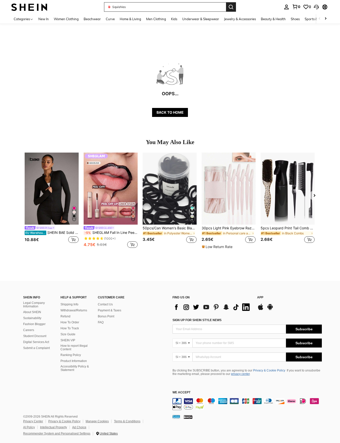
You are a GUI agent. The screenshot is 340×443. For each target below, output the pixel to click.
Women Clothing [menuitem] (66, 19)
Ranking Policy (70, 355)
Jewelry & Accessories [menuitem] (240, 19)
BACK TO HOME (170, 112)
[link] (296, 7)
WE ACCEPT (181, 392)
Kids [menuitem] (174, 19)
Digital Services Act (36, 342)
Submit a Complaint (36, 348)
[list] (212, 307)
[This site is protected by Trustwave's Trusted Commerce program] (176, 416)
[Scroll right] (325, 19)
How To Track (69, 328)
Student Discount (34, 336)
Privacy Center (33, 421)
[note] (218, 246)
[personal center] (286, 7)
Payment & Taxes (109, 310)
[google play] (270, 309)
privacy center (240, 374)
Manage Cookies (97, 421)
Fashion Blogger (34, 324)
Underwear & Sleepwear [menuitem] (200, 19)
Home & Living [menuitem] (130, 19)
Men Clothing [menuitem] (156, 19)
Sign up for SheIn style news (197, 320)
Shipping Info (69, 304)
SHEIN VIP (67, 340)
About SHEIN (32, 312)
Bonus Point (106, 316)
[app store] (260, 309)
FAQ (101, 322)
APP (260, 297)
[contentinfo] (247, 404)
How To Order (69, 322)
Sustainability (32, 318)
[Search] (231, 7)
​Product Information (73, 361)
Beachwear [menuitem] (92, 19)
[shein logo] (29, 7)
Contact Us (105, 304)
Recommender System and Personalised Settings (56, 433)
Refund (65, 316)
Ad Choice (79, 427)
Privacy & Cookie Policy (269, 370)
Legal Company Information (34, 304)
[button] (316, 7)
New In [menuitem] (43, 19)
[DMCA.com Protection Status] (188, 416)
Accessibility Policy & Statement (74, 368)
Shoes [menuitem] (295, 19)
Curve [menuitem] (110, 19)
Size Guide (67, 334)
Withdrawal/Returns (73, 310)
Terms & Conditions (127, 421)
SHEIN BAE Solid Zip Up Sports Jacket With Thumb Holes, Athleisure (52, 233)
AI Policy (29, 427)
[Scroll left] (319, 19)
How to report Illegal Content (74, 347)
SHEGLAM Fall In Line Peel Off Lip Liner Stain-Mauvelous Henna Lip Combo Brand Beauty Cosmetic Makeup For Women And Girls (111, 233)
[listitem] (52, 201)
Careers (28, 330)
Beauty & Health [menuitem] (273, 19)
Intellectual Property (53, 427)
